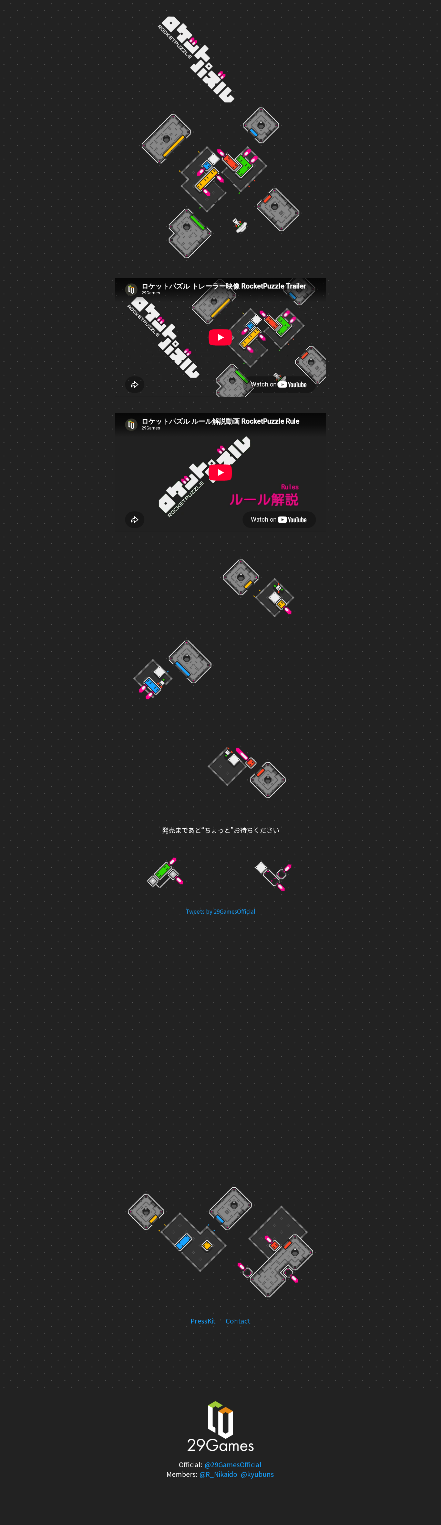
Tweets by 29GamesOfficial (220, 911)
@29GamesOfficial (233, 1464)
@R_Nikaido (218, 1474)
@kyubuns (257, 1474)
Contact (238, 1321)
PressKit (203, 1321)
